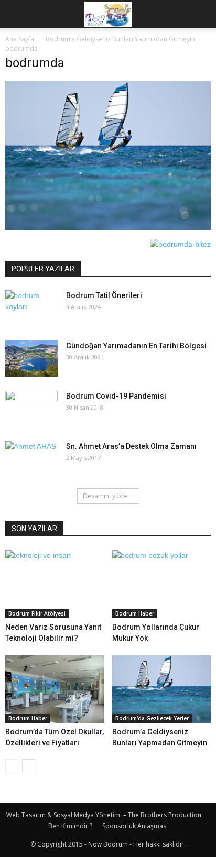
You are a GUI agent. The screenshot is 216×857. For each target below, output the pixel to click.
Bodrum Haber (134, 613)
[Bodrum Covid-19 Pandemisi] (31, 409)
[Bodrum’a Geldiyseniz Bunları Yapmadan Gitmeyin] (161, 689)
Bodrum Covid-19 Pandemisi (116, 396)
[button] (201, 14)
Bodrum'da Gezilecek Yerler (152, 718)
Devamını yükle (105, 495)
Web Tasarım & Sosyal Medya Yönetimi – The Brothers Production (103, 814)
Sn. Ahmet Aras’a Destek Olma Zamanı (131, 446)
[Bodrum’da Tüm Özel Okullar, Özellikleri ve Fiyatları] (54, 689)
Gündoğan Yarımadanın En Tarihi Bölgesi (136, 346)
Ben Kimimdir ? (70, 825)
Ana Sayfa (19, 39)
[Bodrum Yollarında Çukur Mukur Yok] (161, 584)
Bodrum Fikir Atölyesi (37, 613)
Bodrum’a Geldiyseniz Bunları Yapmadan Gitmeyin (120, 39)
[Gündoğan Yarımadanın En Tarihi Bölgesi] (31, 358)
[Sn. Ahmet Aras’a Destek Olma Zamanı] (31, 459)
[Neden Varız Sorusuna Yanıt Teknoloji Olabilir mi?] (54, 584)
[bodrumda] (108, 228)
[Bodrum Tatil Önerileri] (31, 308)
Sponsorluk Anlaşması (135, 825)
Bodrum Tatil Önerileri (104, 295)
